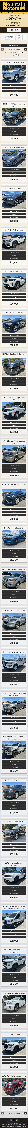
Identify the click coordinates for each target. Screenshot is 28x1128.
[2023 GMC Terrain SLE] (14, 1046)
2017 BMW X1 (14, 230)
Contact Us (14, 1122)
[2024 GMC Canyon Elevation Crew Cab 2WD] (14, 963)
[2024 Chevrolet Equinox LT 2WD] (14, 411)
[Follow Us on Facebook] (11, 1120)
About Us (10, 1122)
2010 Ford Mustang (14, 864)
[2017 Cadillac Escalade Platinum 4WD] (14, 367)
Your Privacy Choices (15, 1124)
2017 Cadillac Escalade (14, 355)
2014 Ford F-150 (14, 694)
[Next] (25, 49)
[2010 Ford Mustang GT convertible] (14, 876)
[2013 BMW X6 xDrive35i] (14, 324)
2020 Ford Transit (14, 907)
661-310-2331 (15, 19)
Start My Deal (14, 91)
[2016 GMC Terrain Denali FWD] (14, 1004)
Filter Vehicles (15, 45)
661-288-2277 (15, 25)
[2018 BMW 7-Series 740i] (14, 200)
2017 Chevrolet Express (14, 442)
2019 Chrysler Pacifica (14, 485)
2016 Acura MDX (14, 62)
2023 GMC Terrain (14, 1035)
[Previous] (2, 49)
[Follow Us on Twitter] (14, 1120)
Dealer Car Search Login (14, 1123)
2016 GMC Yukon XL (14, 1076)
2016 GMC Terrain (14, 993)
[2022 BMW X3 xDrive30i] (14, 282)
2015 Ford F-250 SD (14, 738)
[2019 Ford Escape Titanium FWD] (14, 580)
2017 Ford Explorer (14, 652)
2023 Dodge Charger (14, 528)
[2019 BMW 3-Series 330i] (14, 158)
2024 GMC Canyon (14, 951)
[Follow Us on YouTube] (17, 1120)
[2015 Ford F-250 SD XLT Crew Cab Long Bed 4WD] (14, 750)
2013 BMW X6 (14, 313)
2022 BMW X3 (14, 271)
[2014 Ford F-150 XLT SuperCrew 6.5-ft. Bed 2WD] (14, 706)
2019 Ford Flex (14, 780)
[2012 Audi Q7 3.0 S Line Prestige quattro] (14, 117)
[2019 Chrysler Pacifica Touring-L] (14, 498)
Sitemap (9, 1124)
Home (7, 1122)
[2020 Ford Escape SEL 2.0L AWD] (14, 622)
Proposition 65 (24, 1124)
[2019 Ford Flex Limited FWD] (14, 833)
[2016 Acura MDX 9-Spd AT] (14, 74)
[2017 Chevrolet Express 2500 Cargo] (14, 454)
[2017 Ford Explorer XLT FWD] (14, 663)
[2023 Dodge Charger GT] (14, 539)
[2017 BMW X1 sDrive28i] (14, 241)
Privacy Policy (19, 1122)
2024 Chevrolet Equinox (14, 398)
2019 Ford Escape (14, 569)
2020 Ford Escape (14, 611)
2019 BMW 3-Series (14, 147)
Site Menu (14, 30)
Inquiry (14, 88)
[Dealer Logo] (14, 7)
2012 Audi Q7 (14, 105)
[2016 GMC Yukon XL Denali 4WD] (14, 1087)
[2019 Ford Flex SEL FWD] (14, 791)
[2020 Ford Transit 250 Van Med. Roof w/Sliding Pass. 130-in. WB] (14, 919)
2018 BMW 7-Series (14, 189)
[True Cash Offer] (14, 37)
